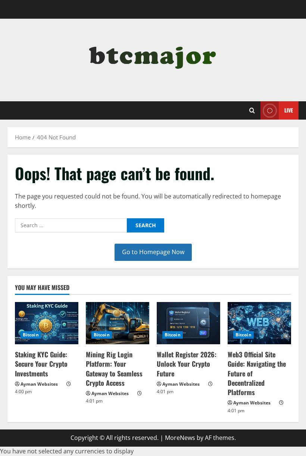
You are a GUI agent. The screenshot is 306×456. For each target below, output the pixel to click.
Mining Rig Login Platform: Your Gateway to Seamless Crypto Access (114, 368)
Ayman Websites (39, 384)
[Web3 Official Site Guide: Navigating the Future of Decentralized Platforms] (259, 323)
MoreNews (180, 438)
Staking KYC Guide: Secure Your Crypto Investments (41, 363)
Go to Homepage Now (153, 252)
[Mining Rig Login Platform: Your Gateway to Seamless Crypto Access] (117, 323)
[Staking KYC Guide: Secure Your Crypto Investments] (46, 323)
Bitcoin (31, 335)
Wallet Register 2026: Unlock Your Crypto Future (186, 363)
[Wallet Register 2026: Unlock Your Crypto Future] (188, 323)
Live (288, 110)
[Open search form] (252, 111)
